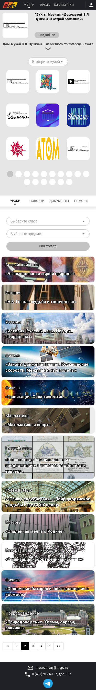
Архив (45, 5)
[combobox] (48, 61)
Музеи (29, 5)
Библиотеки (64, 5)
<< (7, 646)
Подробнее (47, 35)
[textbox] (46, 61)
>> (58, 646)
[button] (10, 174)
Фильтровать (48, 246)
